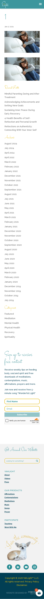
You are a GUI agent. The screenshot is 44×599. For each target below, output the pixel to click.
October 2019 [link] (11, 295)
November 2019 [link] (12, 291)
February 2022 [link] (11, 166)
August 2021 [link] (10, 194)
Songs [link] (7, 508)
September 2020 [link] (13, 245)
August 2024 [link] (10, 143)
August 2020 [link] (10, 249)
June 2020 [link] (9, 259)
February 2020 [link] (11, 277)
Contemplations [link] (11, 497)
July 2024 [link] (9, 148)
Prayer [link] (7, 512)
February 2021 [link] (11, 222)
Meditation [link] (9, 318)
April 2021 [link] (9, 212)
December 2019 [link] (12, 286)
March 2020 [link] (10, 272)
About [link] (7, 475)
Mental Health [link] (11, 323)
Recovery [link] (9, 332)
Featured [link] (9, 314)
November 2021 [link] (12, 180)
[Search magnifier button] (37, 461)
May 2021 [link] (9, 208)
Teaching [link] (8, 524)
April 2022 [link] (9, 157)
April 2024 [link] (9, 153)
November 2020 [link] (12, 236)
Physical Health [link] (12, 327)
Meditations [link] (9, 501)
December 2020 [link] (12, 231)
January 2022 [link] (11, 171)
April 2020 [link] (9, 268)
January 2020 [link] (11, 282)
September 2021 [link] (12, 189)
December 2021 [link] (12, 176)
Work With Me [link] (10, 527)
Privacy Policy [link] (32, 581)
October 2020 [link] (11, 240)
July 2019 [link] (9, 300)
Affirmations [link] (9, 494)
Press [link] (6, 482)
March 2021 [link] (10, 217)
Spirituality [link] (9, 337)
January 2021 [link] (10, 226)
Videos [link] (7, 479)
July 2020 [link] (9, 254)
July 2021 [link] (9, 199)
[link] (5, 8)
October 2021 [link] (11, 185)
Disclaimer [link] (22, 585)
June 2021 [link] (9, 203)
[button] (9, 567)
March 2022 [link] (10, 162)
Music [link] (6, 505)
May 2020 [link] (9, 263)
